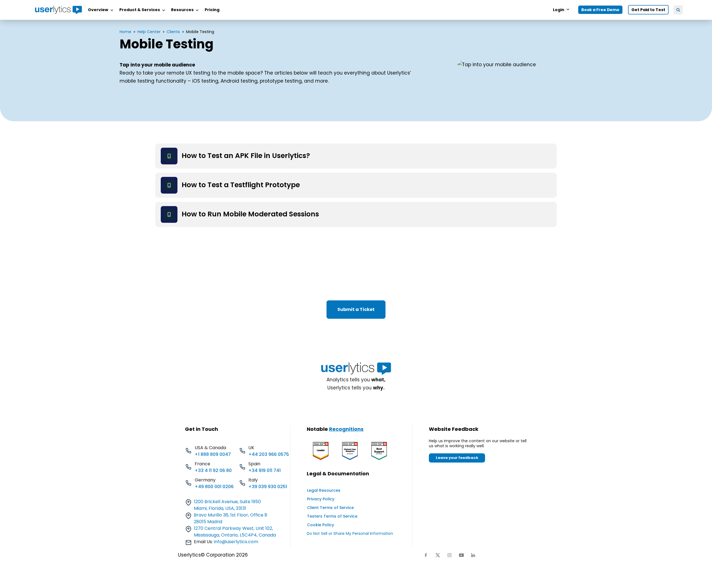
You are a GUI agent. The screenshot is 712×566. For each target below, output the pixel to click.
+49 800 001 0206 (214, 486)
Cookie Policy (320, 525)
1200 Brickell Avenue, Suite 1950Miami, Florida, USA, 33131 (227, 504)
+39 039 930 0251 (267, 486)
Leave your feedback (457, 457)
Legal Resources (323, 490)
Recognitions (346, 429)
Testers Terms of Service (332, 516)
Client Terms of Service (330, 507)
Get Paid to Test (648, 10)
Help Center (148, 31)
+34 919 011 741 (264, 470)
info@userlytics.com (236, 541)
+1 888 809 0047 (213, 454)
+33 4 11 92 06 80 (213, 470)
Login (558, 10)
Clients (173, 31)
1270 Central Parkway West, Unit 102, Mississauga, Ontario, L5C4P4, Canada (235, 531)
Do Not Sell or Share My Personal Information (350, 533)
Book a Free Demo (600, 10)
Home (125, 31)
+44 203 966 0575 (268, 454)
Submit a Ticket (356, 309)
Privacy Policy (320, 499)
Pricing (212, 10)
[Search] (678, 9)
